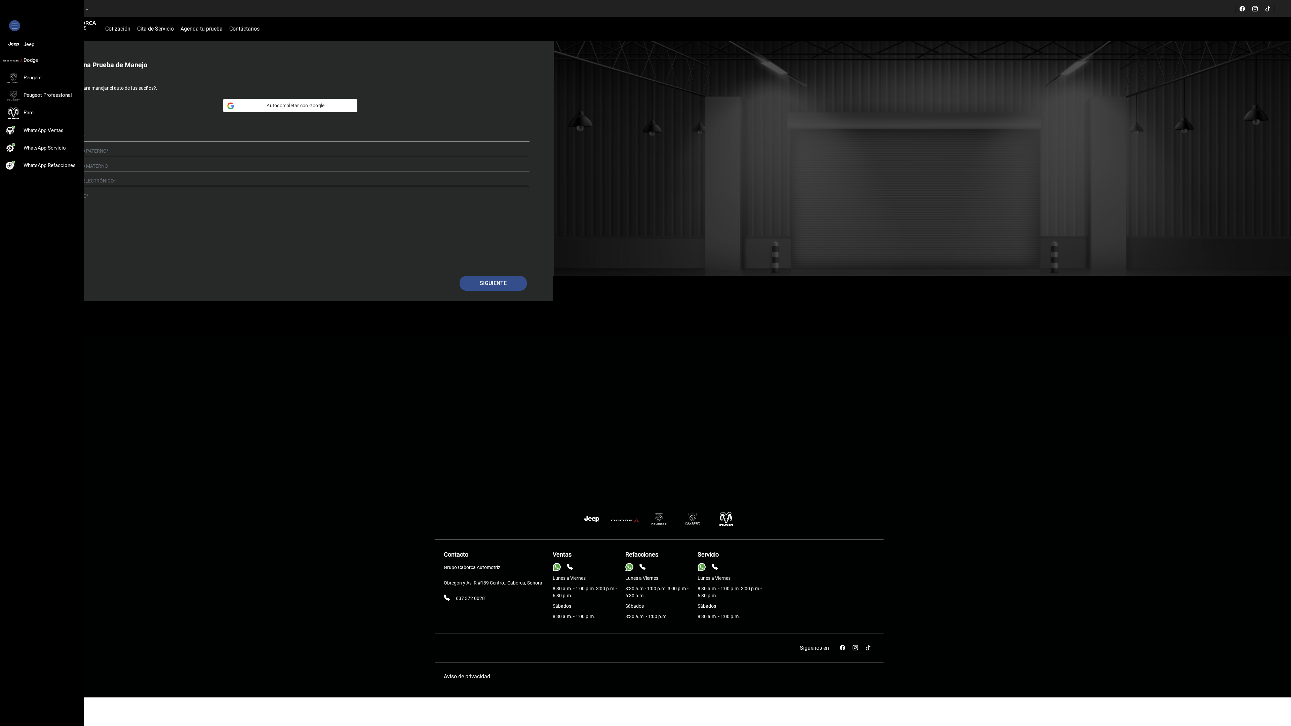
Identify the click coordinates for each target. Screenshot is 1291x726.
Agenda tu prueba (202, 29)
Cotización (117, 29)
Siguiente (493, 283)
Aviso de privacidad (467, 676)
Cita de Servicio (155, 29)
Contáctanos (244, 29)
